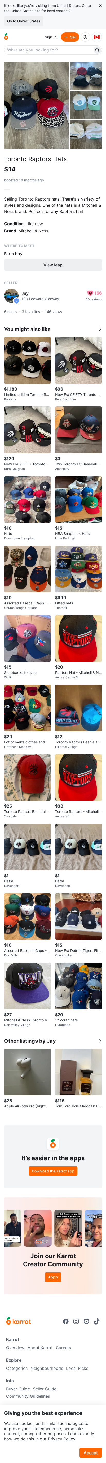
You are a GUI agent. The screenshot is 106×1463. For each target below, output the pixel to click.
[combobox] (49, 50)
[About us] (85, 37)
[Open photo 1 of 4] (36, 105)
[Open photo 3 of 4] (86, 105)
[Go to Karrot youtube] (86, 1321)
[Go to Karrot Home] (18, 1321)
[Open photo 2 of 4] (86, 76)
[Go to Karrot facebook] (66, 1321)
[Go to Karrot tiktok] (97, 1321)
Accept (91, 1452)
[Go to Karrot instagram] (76, 1321)
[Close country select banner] (100, 5)
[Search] (97, 50)
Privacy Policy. (62, 1438)
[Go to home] (6, 37)
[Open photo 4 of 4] (86, 134)
